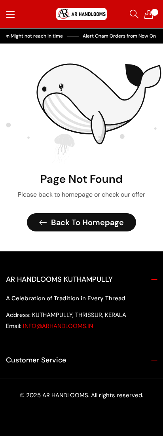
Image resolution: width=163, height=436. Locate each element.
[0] (148, 14)
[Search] (134, 14)
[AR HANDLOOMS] (81, 14)
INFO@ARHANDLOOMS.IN (49, 326)
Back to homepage (87, 222)
